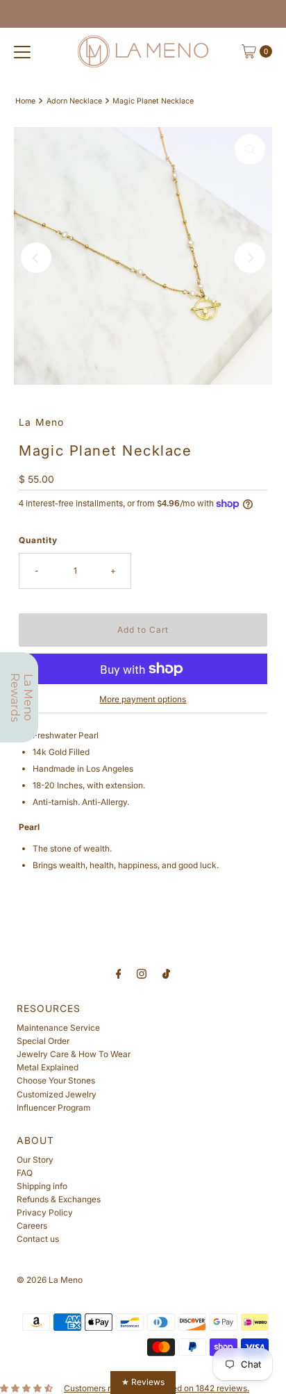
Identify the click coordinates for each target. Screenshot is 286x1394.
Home (25, 101)
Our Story (35, 1159)
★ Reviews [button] (143, 1382)
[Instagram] (141, 973)
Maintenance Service (58, 1027)
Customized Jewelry (56, 1094)
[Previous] (36, 257)
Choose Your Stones (56, 1080)
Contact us (38, 1239)
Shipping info (42, 1186)
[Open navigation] (22, 51)
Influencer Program (53, 1107)
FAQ (25, 1173)
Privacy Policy (45, 1212)
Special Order (43, 1041)
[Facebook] (118, 973)
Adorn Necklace (74, 101)
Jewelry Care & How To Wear (74, 1054)
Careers (32, 1225)
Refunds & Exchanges (59, 1199)
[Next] (250, 257)
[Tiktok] (166, 973)
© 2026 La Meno (50, 1280)
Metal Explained (47, 1067)
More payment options (142, 699)
